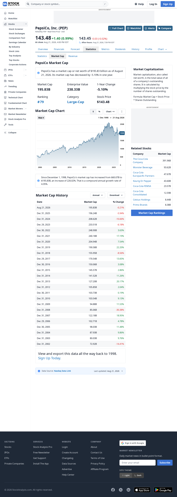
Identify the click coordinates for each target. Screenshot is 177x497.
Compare (166, 28)
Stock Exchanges (17, 33)
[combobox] (66, 4)
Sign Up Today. (49, 358)
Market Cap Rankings (152, 212)
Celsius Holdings (141, 199)
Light (127, 475)
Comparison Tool (17, 38)
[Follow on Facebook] (113, 490)
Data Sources (69, 463)
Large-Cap (75, 101)
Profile (148, 49)
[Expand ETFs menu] (26, 75)
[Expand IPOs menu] (26, 69)
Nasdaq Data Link (62, 371)
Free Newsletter (41, 452)
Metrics (105, 49)
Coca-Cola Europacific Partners (143, 174)
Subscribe (165, 462)
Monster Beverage (142, 167)
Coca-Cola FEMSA (142, 186)
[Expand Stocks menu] (26, 24)
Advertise (67, 469)
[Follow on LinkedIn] (128, 490)
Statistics (91, 49)
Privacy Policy (98, 463)
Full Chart (117, 28)
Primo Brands (140, 204)
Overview (43, 49)
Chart (161, 49)
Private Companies (14, 463)
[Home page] (11, 4)
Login (65, 447)
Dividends (120, 49)
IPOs (6, 452)
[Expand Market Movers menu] (26, 108)
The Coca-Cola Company (140, 160)
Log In (153, 4)
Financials (59, 49)
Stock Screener (16, 29)
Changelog (67, 458)
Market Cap (57, 56)
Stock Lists (14, 51)
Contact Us (96, 452)
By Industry (14, 46)
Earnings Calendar (17, 42)
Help (141, 4)
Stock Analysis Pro (42, 447)
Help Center (68, 474)
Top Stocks (14, 60)
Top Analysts (15, 55)
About (94, 447)
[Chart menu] (122, 111)
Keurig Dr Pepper (142, 180)
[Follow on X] (121, 490)
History (135, 49)
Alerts (151, 28)
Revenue (72, 56)
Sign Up (167, 4)
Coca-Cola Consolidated (140, 193)
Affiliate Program (100, 469)
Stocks (7, 447)
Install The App (41, 463)
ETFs (6, 458)
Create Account (70, 452)
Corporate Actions (17, 64)
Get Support (39, 458)
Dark (139, 475)
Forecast (75, 49)
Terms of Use (98, 458)
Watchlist (135, 28)
